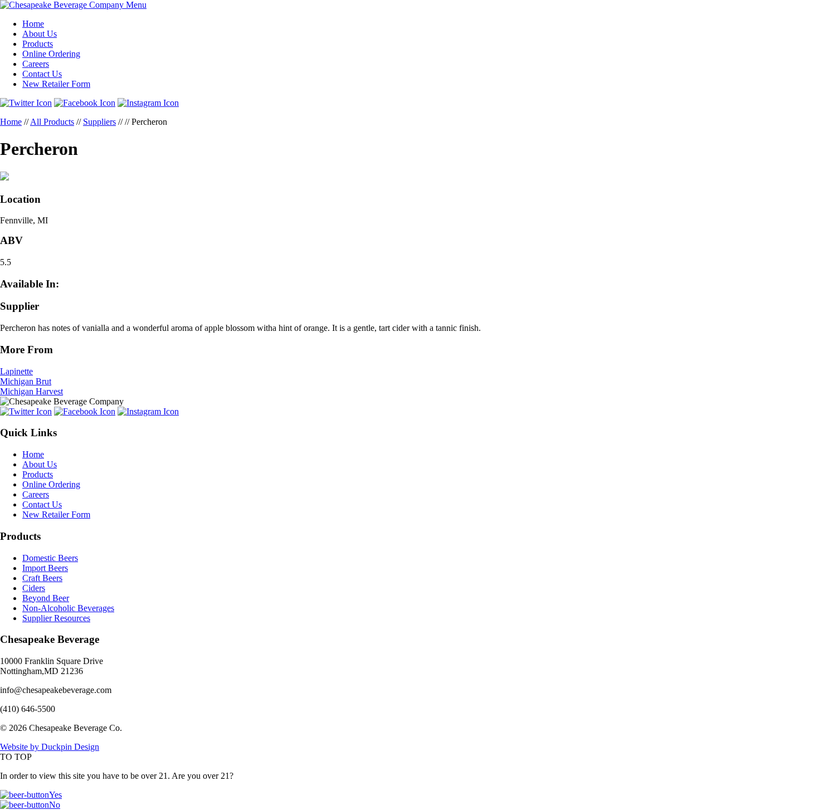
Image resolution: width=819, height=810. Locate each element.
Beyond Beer (45, 598)
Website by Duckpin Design (49, 747)
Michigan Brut (25, 381)
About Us (39, 33)
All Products (52, 121)
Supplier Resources (56, 618)
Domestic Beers (50, 558)
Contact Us (42, 74)
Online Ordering (51, 53)
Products (37, 43)
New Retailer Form (56, 84)
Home (33, 23)
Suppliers (99, 121)
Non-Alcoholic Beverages (68, 608)
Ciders (33, 588)
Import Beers (45, 568)
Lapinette (16, 371)
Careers (35, 64)
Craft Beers (42, 578)
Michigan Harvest (31, 391)
